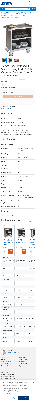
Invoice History (23, 361)
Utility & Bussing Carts (9, 14)
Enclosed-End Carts (22, 14)
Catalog (8, 12)
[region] (18, 390)
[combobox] (9, 84)
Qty (4, 251)
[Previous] (25, 221)
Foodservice (15, 12)
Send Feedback (5, 363)
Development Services (7, 374)
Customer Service (6, 108)
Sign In (21, 366)
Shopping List (23, 363)
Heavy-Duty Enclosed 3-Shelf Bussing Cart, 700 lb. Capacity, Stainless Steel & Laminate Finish (8, 241)
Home (3, 12)
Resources (4, 359)
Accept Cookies (23, 398)
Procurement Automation (8, 378)
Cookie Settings (12, 398)
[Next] (33, 221)
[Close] (33, 382)
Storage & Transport (26, 12)
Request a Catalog (6, 366)
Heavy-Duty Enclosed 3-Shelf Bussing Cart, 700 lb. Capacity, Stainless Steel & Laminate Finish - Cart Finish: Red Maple (21, 241)
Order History (23, 359)
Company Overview (6, 372)
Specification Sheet (10, 216)
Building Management (7, 376)
